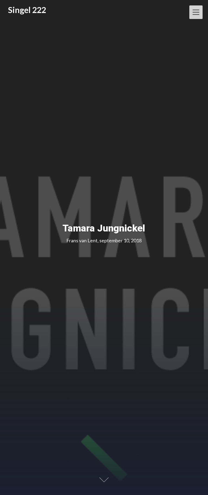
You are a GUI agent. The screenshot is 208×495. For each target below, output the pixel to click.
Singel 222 (27, 10)
